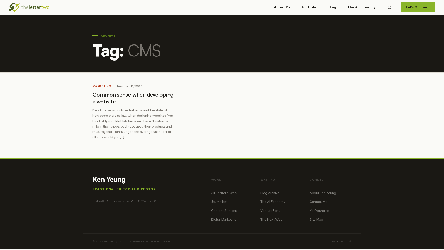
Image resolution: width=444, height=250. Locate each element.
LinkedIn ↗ (100, 201)
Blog (332, 7)
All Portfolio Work (224, 193)
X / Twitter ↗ (147, 201)
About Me (282, 7)
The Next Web (271, 219)
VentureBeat (270, 211)
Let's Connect (418, 7)
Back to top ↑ (342, 241)
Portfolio (310, 7)
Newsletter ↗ (123, 201)
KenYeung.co (319, 211)
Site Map (316, 219)
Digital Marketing (224, 219)
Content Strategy (224, 211)
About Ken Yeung (323, 193)
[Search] (389, 7)
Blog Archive (270, 193)
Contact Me (318, 202)
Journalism (219, 202)
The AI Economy (361, 7)
